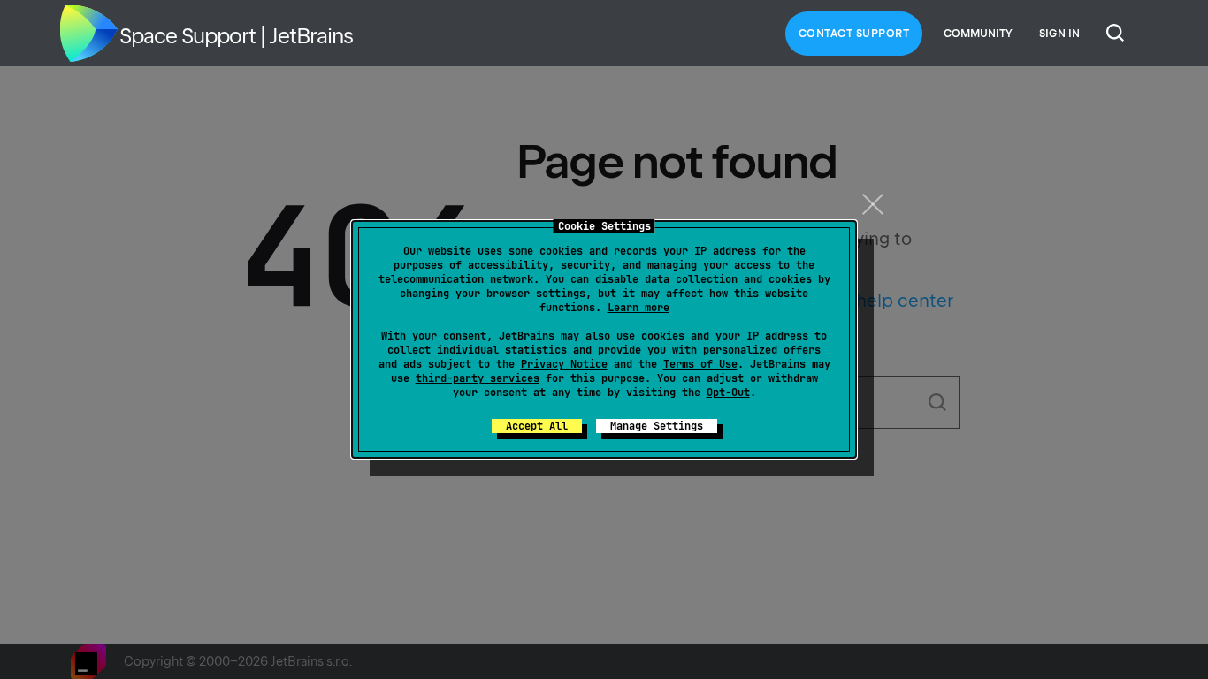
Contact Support (854, 33)
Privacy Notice (564, 364)
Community (978, 33)
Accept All (537, 426)
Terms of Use (700, 364)
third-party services (477, 378)
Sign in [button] (1059, 33)
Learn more (638, 308)
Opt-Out (728, 392)
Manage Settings (656, 426)
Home (88, 33)
